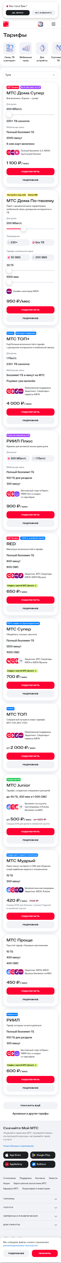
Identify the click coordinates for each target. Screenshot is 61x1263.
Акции (6, 1183)
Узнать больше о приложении (18, 1146)
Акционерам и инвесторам (36, 1188)
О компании (9, 1178)
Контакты (40, 1178)
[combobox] (30, 75)
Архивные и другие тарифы (31, 1114)
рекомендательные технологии (20, 1245)
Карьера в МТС (10, 1188)
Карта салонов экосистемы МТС (30, 1183)
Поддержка (25, 1178)
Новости (53, 1178)
